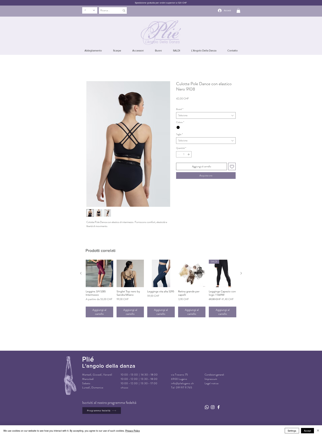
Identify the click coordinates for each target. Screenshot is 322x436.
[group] (161, 284)
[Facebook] (218, 402)
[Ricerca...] (124, 10)
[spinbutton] (184, 150)
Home (89, 67)
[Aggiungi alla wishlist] (232, 161)
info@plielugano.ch (182, 378)
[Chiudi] (318, 430)
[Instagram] (212, 402)
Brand (179, 104)
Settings (292, 430)
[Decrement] (179, 150)
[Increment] (189, 150)
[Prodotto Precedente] (81, 269)
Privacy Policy (132, 430)
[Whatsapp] (206, 402)
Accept (307, 430)
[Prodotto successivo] (241, 269)
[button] (238, 10)
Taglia (179, 129)
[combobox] (206, 110)
